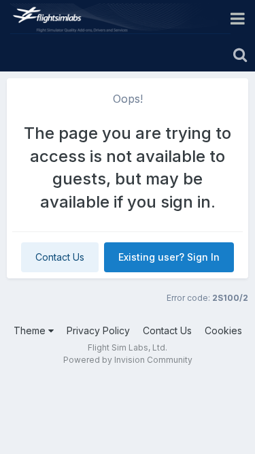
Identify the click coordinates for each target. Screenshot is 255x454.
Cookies (223, 330)
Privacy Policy (98, 330)
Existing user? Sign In (169, 257)
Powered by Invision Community (127, 360)
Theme (31, 330)
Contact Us (59, 257)
